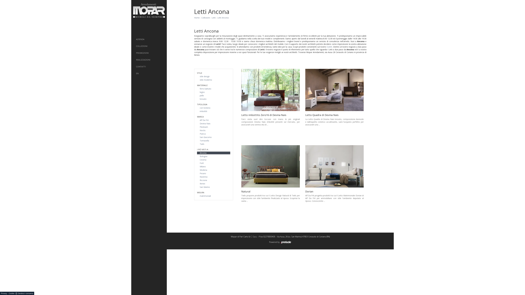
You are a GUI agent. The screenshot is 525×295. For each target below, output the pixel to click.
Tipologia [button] (202, 104)
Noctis (202, 130)
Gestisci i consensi (25, 293)
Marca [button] (200, 116)
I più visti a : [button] (203, 149)
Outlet (329, 46)
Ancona (203, 153)
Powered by (274, 242)
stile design (205, 76)
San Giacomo (206, 137)
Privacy (4, 293)
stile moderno (206, 80)
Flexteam (204, 127)
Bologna (203, 156)
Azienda (140, 39)
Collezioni (141, 46)
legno (202, 92)
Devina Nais (205, 123)
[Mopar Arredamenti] (149, 10)
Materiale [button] (202, 85)
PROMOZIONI (142, 53)
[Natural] (270, 166)
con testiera (205, 108)
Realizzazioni (143, 59)
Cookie (11, 293)
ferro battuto (205, 88)
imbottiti (203, 111)
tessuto (203, 99)
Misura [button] (200, 192)
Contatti (141, 66)
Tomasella (204, 140)
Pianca (203, 133)
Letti (214, 17)
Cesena (203, 159)
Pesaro (203, 173)
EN (137, 73)
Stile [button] (199, 73)
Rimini (202, 183)
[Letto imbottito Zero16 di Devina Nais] (270, 90)
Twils (202, 144)
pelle (202, 95)
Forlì (202, 163)
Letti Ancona (223, 17)
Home (197, 17)
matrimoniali (205, 196)
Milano (203, 166)
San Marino (205, 187)
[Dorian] (334, 166)
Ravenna (203, 176)
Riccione (203, 180)
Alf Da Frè (204, 120)
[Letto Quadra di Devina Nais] (334, 90)
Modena (203, 170)
